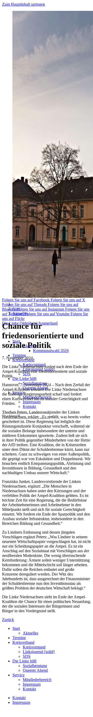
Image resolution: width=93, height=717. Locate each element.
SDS (26, 374)
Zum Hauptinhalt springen (23, 4)
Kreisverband (23, 642)
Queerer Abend (35, 670)
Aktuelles (20, 313)
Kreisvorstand (34, 647)
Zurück (8, 619)
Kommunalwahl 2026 (51, 350)
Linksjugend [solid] (39, 651)
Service (18, 675)
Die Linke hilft (24, 378)
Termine (19, 355)
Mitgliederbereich (37, 679)
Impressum (32, 402)
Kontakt (29, 406)
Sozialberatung (35, 665)
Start (16, 309)
